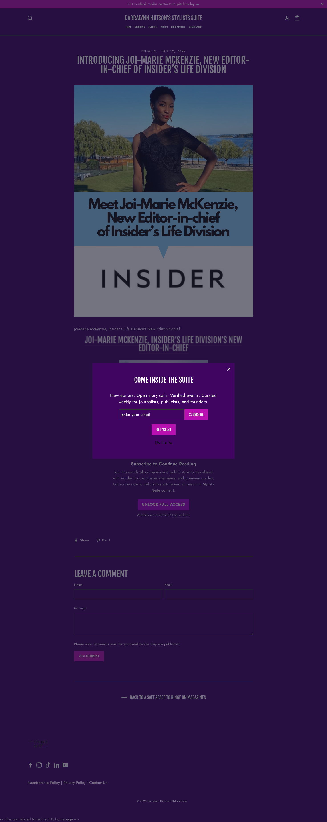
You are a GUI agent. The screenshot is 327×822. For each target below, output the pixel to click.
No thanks (163, 442)
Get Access (163, 429)
